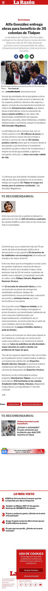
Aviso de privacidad (31, 576)
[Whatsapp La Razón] (26, 56)
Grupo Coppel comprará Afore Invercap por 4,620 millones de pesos (25, 522)
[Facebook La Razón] (16, 56)
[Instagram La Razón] (31, 585)
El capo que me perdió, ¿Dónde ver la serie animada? (24, 529)
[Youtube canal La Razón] (40, 585)
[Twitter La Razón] (21, 56)
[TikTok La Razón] (35, 585)
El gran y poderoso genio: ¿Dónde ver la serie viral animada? (25, 514)
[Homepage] (24, 2)
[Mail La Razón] (32, 56)
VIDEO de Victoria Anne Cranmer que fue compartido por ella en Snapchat (23, 499)
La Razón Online (13, 92)
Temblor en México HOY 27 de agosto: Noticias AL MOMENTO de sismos (22, 507)
